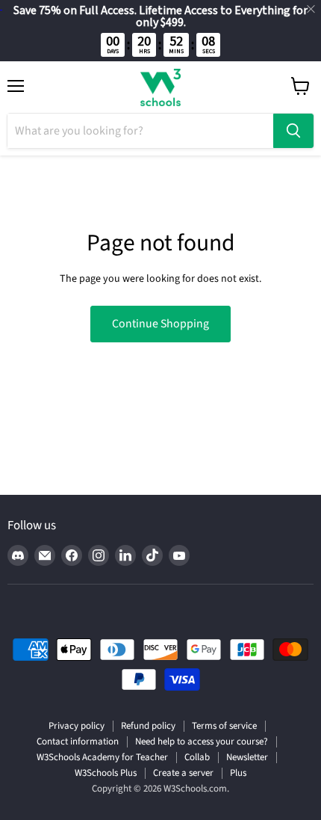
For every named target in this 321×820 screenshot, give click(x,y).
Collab (197, 757)
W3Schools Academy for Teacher (102, 757)
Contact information (78, 741)
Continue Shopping (160, 323)
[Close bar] (311, 9)
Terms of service (224, 726)
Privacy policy (77, 726)
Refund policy (148, 726)
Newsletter (247, 757)
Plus (238, 773)
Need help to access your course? (201, 741)
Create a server (183, 773)
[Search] (293, 131)
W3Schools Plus (106, 773)
